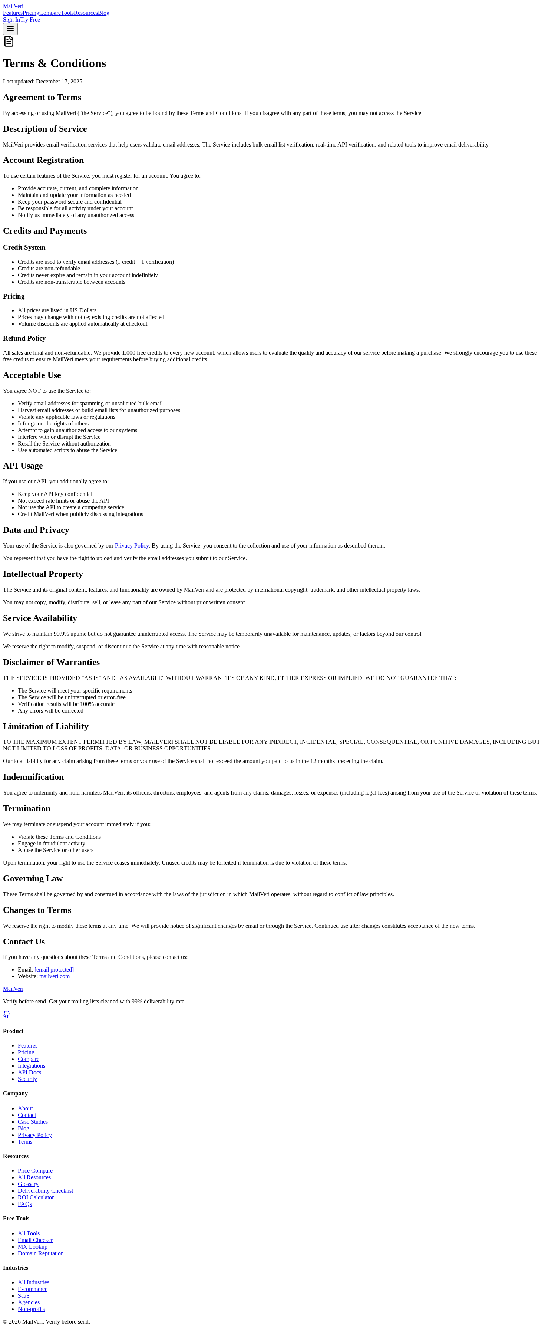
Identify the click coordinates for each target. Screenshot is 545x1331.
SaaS (24, 1295)
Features (13, 13)
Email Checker (35, 1240)
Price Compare (35, 1170)
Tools (67, 13)
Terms (25, 1141)
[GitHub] (6, 1016)
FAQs (25, 1204)
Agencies (29, 1302)
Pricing (31, 13)
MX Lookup (32, 1246)
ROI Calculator (36, 1197)
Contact (27, 1115)
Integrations (31, 1065)
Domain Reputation (41, 1253)
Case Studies (33, 1121)
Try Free (30, 19)
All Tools (29, 1233)
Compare (50, 13)
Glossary (28, 1184)
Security (27, 1079)
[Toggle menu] (10, 29)
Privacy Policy (132, 545)
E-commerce (32, 1289)
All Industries (33, 1282)
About (25, 1108)
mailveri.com (54, 976)
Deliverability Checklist (45, 1190)
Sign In (11, 19)
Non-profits (31, 1309)
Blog (103, 13)
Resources (86, 13)
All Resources (34, 1177)
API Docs (29, 1072)
